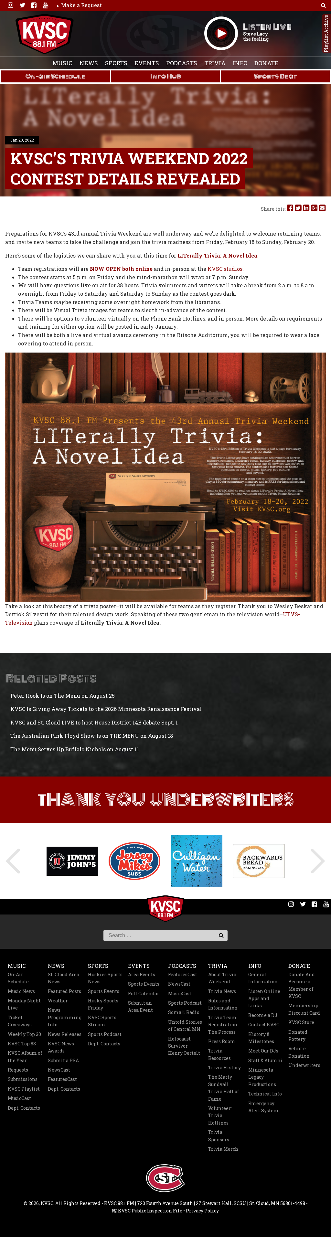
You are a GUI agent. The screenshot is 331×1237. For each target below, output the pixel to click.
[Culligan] (134, 861)
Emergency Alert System (263, 1107)
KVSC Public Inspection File (149, 1211)
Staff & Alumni (265, 1060)
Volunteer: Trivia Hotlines (220, 1115)
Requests (18, 1070)
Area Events (141, 974)
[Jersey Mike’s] (72, 861)
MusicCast (19, 1098)
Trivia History (224, 1067)
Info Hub (165, 76)
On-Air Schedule (18, 978)
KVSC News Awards (61, 1047)
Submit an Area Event (140, 1006)
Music (62, 63)
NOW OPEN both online (122, 268)
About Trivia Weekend (222, 978)
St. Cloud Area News (63, 978)
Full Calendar (143, 993)
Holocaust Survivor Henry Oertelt (184, 1046)
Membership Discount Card (304, 1009)
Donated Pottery (297, 1035)
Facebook (33, 5)
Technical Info (265, 1094)
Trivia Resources (219, 1054)
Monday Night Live (24, 1004)
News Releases (64, 1034)
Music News (21, 991)
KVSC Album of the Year (25, 1056)
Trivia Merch (223, 1149)
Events (146, 63)
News (89, 63)
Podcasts (181, 63)
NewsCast (59, 1070)
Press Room (221, 1041)
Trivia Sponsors (218, 1135)
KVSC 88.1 (45, 34)
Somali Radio (183, 1012)
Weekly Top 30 (24, 1034)
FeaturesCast (62, 1079)
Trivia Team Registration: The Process (223, 1024)
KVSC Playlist (24, 1089)
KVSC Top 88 (22, 1044)
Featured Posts (64, 991)
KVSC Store (301, 1022)
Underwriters (304, 1065)
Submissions (22, 1079)
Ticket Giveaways (20, 1021)
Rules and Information (223, 1004)
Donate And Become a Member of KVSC (301, 985)
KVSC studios (225, 268)
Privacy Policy (202, 1211)
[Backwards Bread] (197, 861)
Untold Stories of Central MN (185, 1025)
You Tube (45, 5)
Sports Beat (275, 76)
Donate (266, 63)
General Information (263, 978)
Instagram (10, 5)
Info (240, 63)
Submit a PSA (63, 1060)
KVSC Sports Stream (102, 1021)
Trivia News (222, 991)
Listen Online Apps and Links (264, 998)
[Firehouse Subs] (259, 861)
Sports (116, 63)
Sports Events (103, 991)
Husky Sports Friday (103, 1004)
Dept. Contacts (24, 1108)
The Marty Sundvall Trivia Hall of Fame (223, 1088)
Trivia (215, 63)
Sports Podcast (105, 1034)
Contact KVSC (263, 1024)
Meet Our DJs (263, 1051)
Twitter (22, 5)
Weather (58, 1001)
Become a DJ (262, 1015)
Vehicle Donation (299, 1052)
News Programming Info (64, 1017)
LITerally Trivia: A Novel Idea (217, 255)
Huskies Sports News (105, 978)
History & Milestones (261, 1037)
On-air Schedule (56, 76)
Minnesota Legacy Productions (262, 1077)
